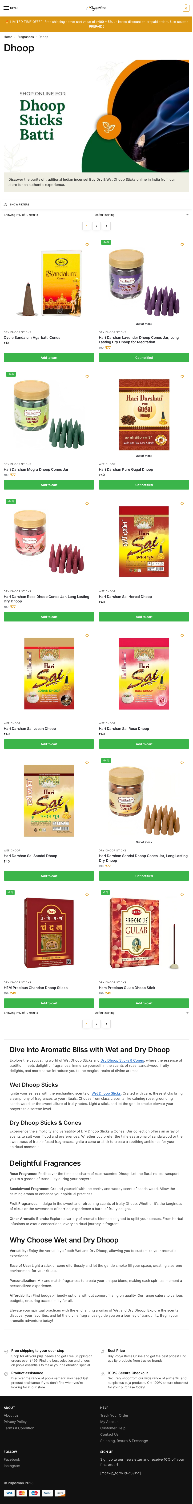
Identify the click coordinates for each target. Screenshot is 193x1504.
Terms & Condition (19, 1428)
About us (11, 1415)
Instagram (12, 1466)
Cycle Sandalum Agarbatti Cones (32, 337)
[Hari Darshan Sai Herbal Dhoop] (144, 542)
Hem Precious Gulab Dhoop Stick (127, 987)
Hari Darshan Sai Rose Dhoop (124, 728)
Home (8, 37)
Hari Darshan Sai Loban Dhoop (30, 728)
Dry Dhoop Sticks (17, 332)
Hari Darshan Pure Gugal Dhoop (126, 469)
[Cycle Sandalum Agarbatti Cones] (49, 282)
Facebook (12, 1459)
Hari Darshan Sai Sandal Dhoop (30, 856)
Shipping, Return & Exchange (124, 1441)
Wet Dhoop (107, 464)
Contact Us (109, 1434)
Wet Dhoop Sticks (106, 1093)
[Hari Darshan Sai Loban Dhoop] (49, 674)
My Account (110, 1422)
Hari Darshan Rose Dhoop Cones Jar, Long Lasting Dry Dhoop (46, 599)
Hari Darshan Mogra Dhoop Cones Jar (36, 469)
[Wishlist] (87, 244)
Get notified (144, 358)
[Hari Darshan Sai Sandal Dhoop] (49, 801)
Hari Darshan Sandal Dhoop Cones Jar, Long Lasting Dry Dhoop (143, 858)
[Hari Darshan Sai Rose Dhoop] (144, 674)
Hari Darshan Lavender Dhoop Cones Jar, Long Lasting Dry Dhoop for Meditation (139, 339)
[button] (185, 8)
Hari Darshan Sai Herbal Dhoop (125, 596)
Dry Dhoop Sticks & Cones (122, 1060)
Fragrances (25, 37)
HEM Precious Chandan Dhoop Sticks (36, 987)
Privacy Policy (15, 1422)
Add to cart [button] (49, 358)
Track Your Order (114, 1415)
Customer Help (112, 1428)
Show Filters (19, 204)
